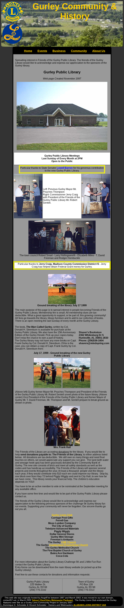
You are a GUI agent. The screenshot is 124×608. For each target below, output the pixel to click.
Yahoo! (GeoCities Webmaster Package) (52, 600)
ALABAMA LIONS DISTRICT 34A (89, 605)
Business (59, 50)
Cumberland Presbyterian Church (68, 545)
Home (28, 50)
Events (42, 50)
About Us (98, 50)
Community (79, 50)
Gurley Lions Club (62, 515)
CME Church (68, 542)
